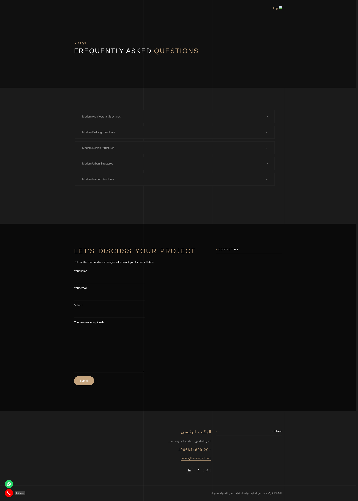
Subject (78, 305)
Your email (80, 287)
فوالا (237, 493)
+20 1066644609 (194, 450)
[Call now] (9, 493)
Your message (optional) (89, 322)
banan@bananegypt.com (196, 458)
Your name (80, 271)
